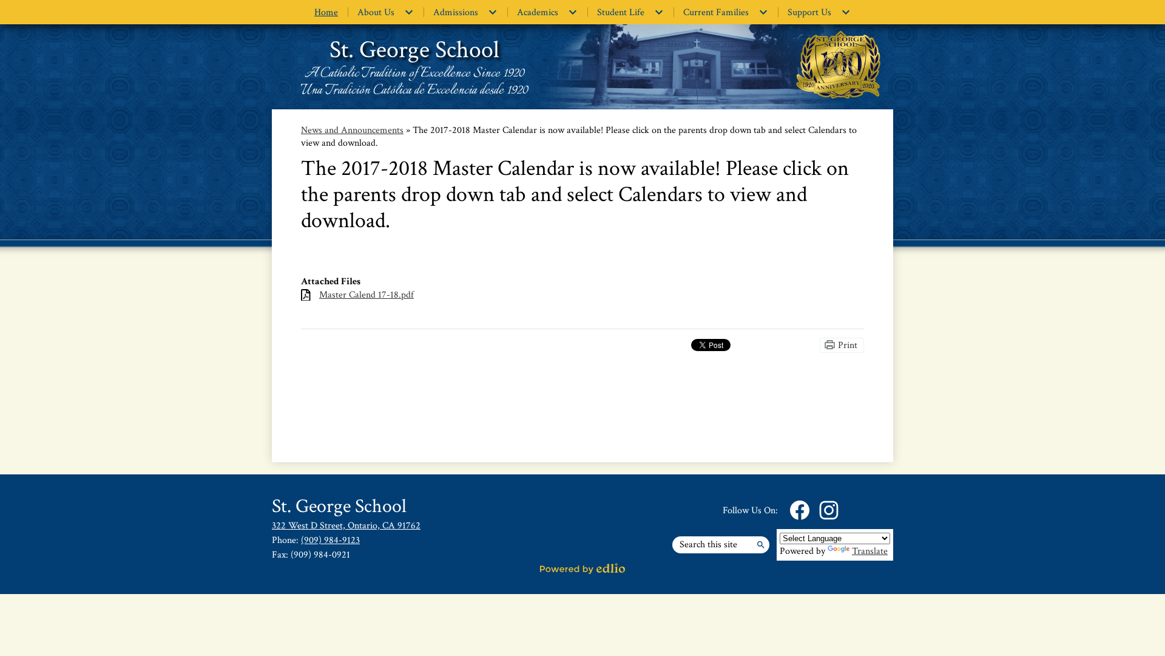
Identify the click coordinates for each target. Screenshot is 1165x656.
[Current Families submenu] (725, 12)
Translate (870, 551)
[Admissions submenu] (465, 12)
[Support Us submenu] (819, 12)
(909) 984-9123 (330, 540)
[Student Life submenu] (630, 12)
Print (847, 345)
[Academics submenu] (547, 12)
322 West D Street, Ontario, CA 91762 (346, 525)
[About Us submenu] (386, 12)
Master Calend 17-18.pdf (366, 295)
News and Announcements (352, 130)
